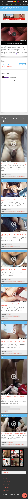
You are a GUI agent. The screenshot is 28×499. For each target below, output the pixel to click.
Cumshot (9, 174)
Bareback (9, 279)
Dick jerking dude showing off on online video (13, 433)
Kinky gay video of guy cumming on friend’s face (13, 397)
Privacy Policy (6, 481)
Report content (6, 490)
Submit (4, 475)
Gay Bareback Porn (20, 281)
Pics (20, 4)
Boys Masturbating (20, 176)
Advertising (5, 478)
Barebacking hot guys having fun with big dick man (13, 269)
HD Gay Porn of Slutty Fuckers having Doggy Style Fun (13, 341)
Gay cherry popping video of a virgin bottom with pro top (13, 234)
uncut (22, 444)
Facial (8, 407)
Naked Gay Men (12, 246)
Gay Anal (6, 246)
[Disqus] (14, 93)
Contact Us (5, 472)
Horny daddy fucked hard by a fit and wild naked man (12, 304)
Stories (6, 4)
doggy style (19, 353)
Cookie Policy (6, 484)
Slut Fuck (18, 246)
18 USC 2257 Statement (9, 487)
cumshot (14, 176)
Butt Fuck (9, 244)
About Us (5, 469)
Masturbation (10, 442)
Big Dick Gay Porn (8, 176)
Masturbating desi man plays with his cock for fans (14, 199)
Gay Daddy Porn (5, 318)
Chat (16, 4)
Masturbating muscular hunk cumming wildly (13, 164)
